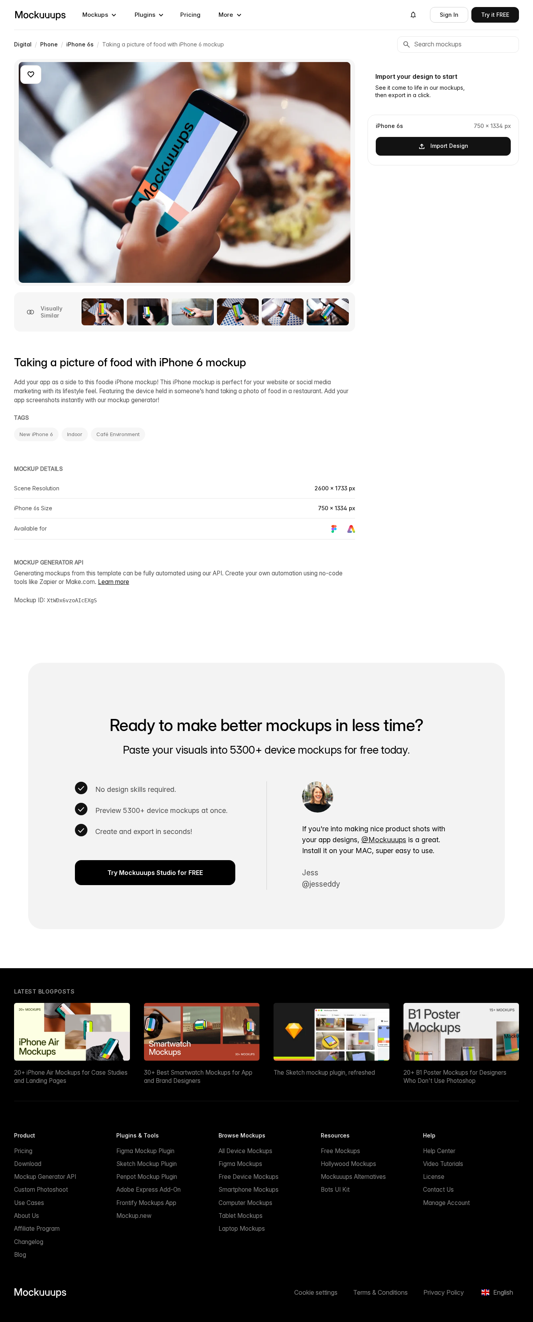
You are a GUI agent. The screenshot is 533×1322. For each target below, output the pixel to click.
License (433, 1176)
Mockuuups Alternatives (353, 1176)
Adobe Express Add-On (148, 1189)
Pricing (190, 14)
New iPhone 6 (36, 434)
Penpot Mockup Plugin (146, 1176)
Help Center (439, 1151)
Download (27, 1164)
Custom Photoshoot (41, 1189)
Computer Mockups (245, 1203)
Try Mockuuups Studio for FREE (155, 873)
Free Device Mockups (249, 1176)
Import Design (449, 145)
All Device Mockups (245, 1151)
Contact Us (438, 1189)
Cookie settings (316, 1292)
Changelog (28, 1242)
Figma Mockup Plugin (145, 1151)
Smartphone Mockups (249, 1189)
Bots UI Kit (335, 1189)
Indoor (74, 434)
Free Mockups (340, 1151)
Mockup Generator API (45, 1176)
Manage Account (446, 1203)
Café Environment (117, 434)
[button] (99, 15)
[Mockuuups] (40, 15)
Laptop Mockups (242, 1228)
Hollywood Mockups (348, 1164)
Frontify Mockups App (146, 1203)
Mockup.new (133, 1215)
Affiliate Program (37, 1228)
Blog (20, 1254)
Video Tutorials (443, 1164)
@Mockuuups (383, 840)
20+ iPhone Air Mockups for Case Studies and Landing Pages (71, 1076)
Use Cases (29, 1203)
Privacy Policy (443, 1292)
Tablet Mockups (241, 1215)
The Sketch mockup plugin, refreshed (324, 1072)
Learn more (113, 582)
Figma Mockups (240, 1164)
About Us (26, 1215)
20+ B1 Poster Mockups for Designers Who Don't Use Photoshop (454, 1076)
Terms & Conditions (380, 1292)
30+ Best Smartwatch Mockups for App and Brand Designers (198, 1076)
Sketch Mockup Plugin (146, 1164)
